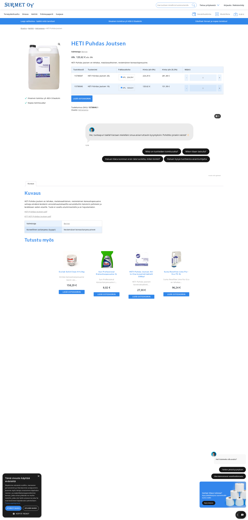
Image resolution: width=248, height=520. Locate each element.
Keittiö (34, 14)
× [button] (38, 476)
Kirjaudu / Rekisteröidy (234, 5)
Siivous (25, 14)
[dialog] (22, 495)
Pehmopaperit (46, 14)
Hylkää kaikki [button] (31, 508)
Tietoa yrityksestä (208, 5)
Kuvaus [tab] (31, 183)
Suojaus (59, 14)
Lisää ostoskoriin (82, 98)
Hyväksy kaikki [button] (13, 508)
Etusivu (24, 28)
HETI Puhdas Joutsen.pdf (36, 211)
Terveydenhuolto (12, 14)
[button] (59, 44)
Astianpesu (40, 28)
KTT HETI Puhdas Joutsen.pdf (38, 216)
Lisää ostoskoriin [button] (72, 292)
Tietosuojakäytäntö (12, 503)
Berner (85, 51)
